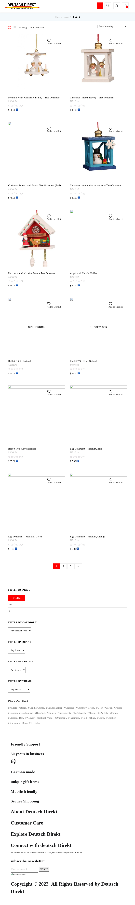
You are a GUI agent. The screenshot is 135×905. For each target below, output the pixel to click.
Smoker (111, 718)
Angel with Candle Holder (83, 273)
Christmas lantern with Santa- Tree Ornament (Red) (34, 185)
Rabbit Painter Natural (19, 361)
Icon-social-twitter (38, 852)
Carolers (69, 707)
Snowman (15, 723)
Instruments (65, 713)
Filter (17, 598)
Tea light (34, 723)
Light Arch (79, 713)
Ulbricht (12, 101)
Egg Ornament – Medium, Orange (87, 536)
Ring (92, 718)
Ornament (61, 718)
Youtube (78, 852)
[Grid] (9, 28)
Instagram (51, 852)
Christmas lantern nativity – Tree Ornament (92, 97)
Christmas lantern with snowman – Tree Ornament (96, 185)
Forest (118, 707)
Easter (109, 707)
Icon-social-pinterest (65, 852)
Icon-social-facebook (20, 852)
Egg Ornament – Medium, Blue (86, 448)
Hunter (51, 713)
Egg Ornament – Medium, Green (25, 536)
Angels (13, 707)
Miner (114, 713)
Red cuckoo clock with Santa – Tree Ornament (32, 273)
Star (25, 723)
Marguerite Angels (98, 713)
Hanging (40, 713)
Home (58, 17)
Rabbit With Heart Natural (83, 361)
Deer (100, 707)
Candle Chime (36, 707)
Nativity (31, 718)
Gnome (13, 713)
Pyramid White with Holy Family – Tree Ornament (34, 97)
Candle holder (55, 707)
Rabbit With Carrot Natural (22, 448)
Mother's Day (16, 718)
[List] (14, 27)
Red (85, 718)
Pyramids (74, 718)
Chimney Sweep (85, 707)
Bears (23, 707)
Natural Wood (45, 718)
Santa (101, 718)
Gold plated (27, 713)
